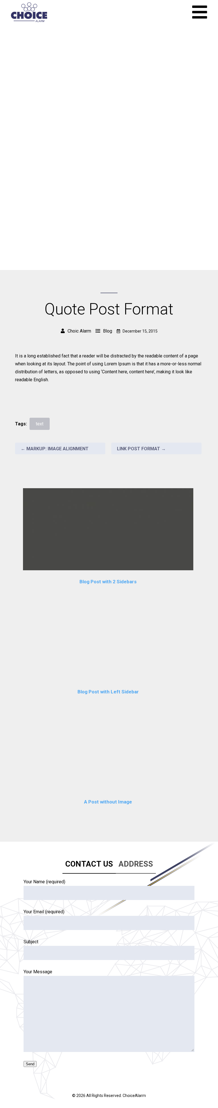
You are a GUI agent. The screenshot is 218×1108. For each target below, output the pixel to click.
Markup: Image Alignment (55, 448)
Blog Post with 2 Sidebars (108, 581)
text (39, 424)
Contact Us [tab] (89, 864)
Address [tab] (136, 864)
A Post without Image (108, 802)
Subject (31, 941)
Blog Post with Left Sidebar (108, 692)
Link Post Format (141, 448)
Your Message (38, 971)
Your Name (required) (44, 881)
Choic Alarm (79, 331)
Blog (107, 331)
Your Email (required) (44, 911)
